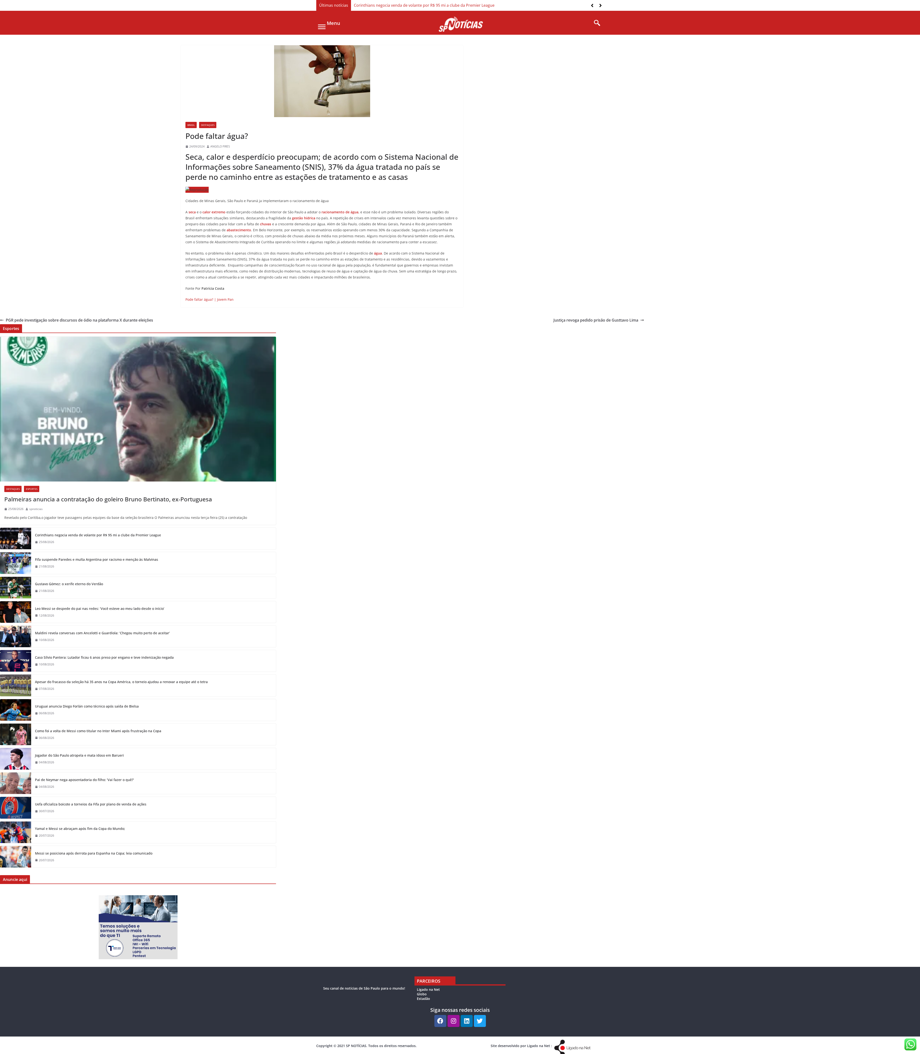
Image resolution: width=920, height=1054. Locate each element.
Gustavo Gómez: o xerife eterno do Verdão (69, 584)
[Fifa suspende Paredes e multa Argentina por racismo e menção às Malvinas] (15, 563)
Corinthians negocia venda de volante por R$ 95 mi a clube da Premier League (424, 5)
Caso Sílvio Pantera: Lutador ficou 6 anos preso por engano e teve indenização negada (104, 657)
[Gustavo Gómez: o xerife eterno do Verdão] (15, 587)
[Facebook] (440, 1021)
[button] (600, 5)
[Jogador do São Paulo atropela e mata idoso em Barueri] (15, 759)
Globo (422, 994)
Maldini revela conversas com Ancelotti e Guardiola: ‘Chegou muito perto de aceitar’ (102, 633)
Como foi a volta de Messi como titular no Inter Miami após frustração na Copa (98, 731)
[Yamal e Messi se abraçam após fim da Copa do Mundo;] (15, 832)
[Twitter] (480, 1021)
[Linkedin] (467, 1021)
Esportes (31, 489)
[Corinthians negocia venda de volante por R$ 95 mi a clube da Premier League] (15, 538)
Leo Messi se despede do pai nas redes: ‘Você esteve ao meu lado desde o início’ (99, 608)
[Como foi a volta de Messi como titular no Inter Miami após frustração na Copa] (15, 734)
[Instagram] (454, 1021)
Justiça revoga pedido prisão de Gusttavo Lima (595, 320)
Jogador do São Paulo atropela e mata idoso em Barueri (79, 755)
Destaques (207, 125)
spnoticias (36, 509)
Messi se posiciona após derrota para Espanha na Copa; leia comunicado (93, 853)
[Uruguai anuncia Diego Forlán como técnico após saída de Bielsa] (15, 710)
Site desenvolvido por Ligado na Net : (521, 1045)
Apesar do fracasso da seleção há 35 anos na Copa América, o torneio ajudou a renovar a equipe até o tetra (121, 682)
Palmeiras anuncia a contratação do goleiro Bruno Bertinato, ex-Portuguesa (108, 499)
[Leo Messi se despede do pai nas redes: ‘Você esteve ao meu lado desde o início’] (15, 612)
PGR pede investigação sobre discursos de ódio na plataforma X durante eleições (79, 320)
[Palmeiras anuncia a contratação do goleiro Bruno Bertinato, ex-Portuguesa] (138, 409)
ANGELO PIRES (220, 146)
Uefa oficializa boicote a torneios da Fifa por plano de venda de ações (90, 804)
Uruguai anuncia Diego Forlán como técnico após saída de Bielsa (87, 706)
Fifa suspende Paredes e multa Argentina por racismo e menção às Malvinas (96, 559)
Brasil (191, 125)
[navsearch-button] (595, 23)
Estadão (423, 998)
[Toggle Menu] (322, 26)
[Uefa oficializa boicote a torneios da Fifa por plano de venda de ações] (15, 807)
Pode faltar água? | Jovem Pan (209, 299)
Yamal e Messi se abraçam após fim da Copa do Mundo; (80, 828)
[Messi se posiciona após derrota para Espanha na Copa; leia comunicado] (15, 856)
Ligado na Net (428, 989)
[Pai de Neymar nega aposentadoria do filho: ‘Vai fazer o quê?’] (15, 783)
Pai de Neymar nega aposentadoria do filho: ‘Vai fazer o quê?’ (84, 779)
